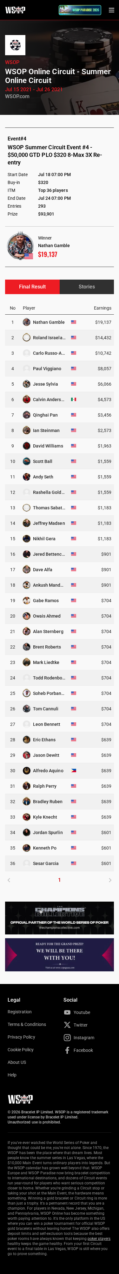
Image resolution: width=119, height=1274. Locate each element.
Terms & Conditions (27, 1024)
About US (17, 1062)
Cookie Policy (21, 1049)
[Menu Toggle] (111, 10)
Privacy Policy (21, 1037)
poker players (99, 1238)
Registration (20, 1011)
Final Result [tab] (32, 287)
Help (12, 1074)
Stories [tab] (87, 287)
